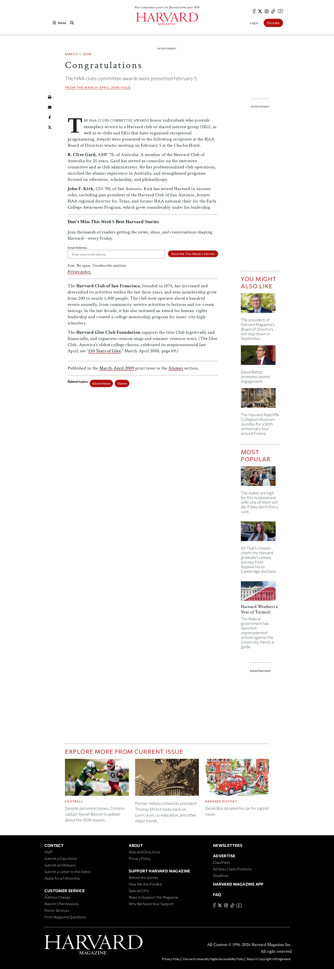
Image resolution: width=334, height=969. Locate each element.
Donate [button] (273, 23)
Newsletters (227, 845)
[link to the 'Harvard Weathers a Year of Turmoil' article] (260, 592)
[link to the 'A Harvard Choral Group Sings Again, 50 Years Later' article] (260, 399)
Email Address (77, 247)
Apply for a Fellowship (62, 878)
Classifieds (221, 862)
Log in (254, 23)
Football (74, 801)
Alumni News (101, 383)
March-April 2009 (102, 87)
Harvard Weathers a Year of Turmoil (259, 609)
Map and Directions (144, 852)
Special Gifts (139, 890)
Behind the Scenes (143, 877)
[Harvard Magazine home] (167, 19)
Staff (48, 852)
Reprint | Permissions (61, 904)
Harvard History (221, 801)
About (136, 845)
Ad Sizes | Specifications (232, 869)
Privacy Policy (140, 858)
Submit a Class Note (60, 858)
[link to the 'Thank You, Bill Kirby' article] (260, 304)
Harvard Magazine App (238, 884)
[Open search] (72, 22)
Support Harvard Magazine (159, 871)
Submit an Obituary (60, 865)
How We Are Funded (145, 884)
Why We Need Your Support (151, 904)
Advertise (224, 855)
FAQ (217, 894)
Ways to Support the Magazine (153, 897)
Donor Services (56, 910)
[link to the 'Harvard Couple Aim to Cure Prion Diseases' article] (260, 477)
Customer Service (64, 890)
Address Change (57, 897)
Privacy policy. (79, 271)
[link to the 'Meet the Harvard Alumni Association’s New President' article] (260, 356)
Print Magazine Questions (65, 917)
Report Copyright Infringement (269, 959)
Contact (54, 845)
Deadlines (221, 875)
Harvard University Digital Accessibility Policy (214, 959)
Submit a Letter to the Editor (67, 872)
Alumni (175, 368)
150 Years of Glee (104, 351)
